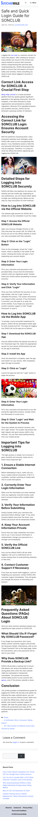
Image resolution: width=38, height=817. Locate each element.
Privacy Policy (27, 808)
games (3, 680)
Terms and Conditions (19, 810)
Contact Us (17, 808)
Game (6, 717)
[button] (25, 3)
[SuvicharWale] (10, 3)
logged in (16, 742)
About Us (9, 808)
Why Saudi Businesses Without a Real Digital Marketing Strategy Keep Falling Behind (17, 785)
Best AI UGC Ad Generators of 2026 (16, 791)
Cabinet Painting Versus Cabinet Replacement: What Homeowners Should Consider (18, 796)
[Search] (21, 756)
